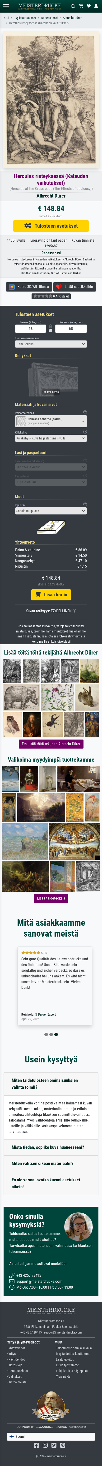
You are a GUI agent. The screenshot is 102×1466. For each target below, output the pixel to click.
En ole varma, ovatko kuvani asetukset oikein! (46, 1183)
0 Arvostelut (60, 296)
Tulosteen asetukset (54, 226)
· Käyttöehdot (16, 1360)
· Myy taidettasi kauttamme (72, 1354)
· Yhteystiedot (16, 1348)
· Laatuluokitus (64, 1360)
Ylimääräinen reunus (27, 338)
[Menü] (5, 6)
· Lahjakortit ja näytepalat (71, 1371)
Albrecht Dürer (72, 18)
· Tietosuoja (14, 1365)
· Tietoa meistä (17, 1382)
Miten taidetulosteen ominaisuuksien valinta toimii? (45, 1084)
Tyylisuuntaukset (25, 18)
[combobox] (51, 344)
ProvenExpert (43, 1015)
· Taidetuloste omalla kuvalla (73, 1348)
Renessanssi (49, 18)
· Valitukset (14, 1377)
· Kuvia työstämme (67, 1365)
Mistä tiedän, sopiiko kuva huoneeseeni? (48, 1147)
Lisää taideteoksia (51, 898)
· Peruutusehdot (17, 1371)
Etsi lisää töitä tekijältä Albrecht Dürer (51, 744)
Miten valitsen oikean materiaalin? (43, 1163)
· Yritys (11, 1354)
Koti (6, 18)
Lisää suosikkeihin (77, 286)
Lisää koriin (54, 595)
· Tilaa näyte (62, 1377)
